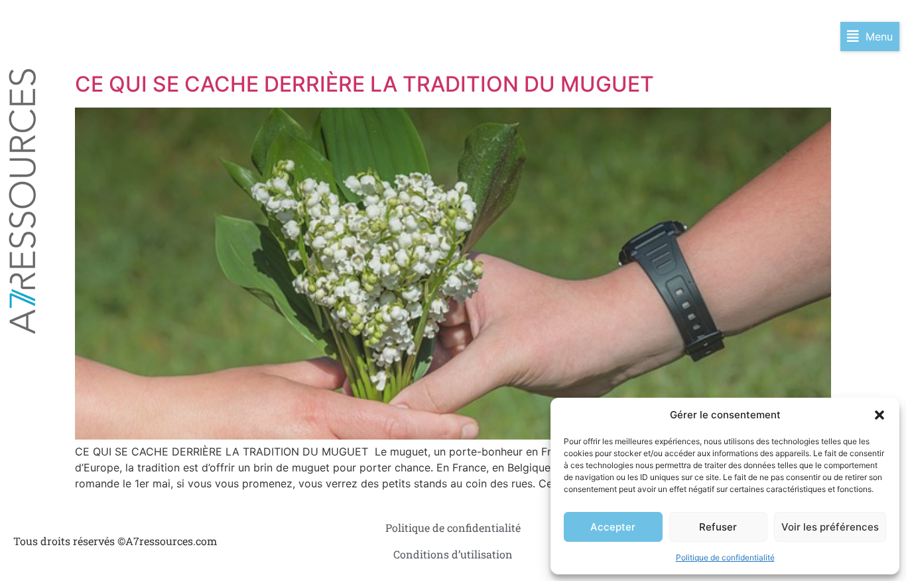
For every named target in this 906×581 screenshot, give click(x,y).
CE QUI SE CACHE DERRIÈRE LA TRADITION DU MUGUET (367, 84)
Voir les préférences (830, 527)
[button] (879, 415)
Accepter (612, 527)
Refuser (718, 527)
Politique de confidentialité (725, 557)
